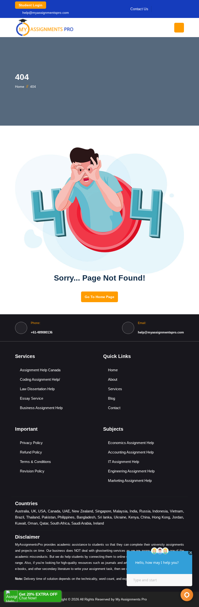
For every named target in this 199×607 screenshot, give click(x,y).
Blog (111, 398)
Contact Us (139, 9)
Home (113, 370)
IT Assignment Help (123, 462)
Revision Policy (32, 471)
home (19, 87)
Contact (114, 408)
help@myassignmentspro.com (45, 13)
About (112, 379)
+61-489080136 (41, 332)
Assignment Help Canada (40, 370)
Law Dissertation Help (37, 389)
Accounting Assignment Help (131, 452)
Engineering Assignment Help (131, 471)
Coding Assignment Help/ (40, 379)
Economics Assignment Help (131, 443)
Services (115, 389)
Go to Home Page (99, 297)
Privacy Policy (31, 443)
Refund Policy (31, 452)
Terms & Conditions (35, 462)
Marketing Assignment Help (130, 480)
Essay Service (31, 398)
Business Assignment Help (41, 408)
